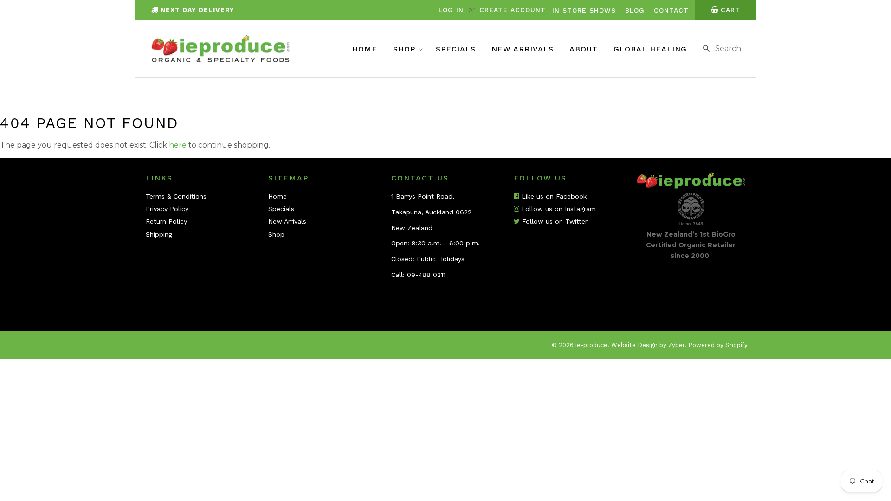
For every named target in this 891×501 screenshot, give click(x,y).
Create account (512, 9)
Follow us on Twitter (554, 221)
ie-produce (591, 344)
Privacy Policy (167, 208)
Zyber (676, 344)
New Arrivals (522, 49)
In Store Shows (584, 10)
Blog (635, 10)
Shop (405, 49)
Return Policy (166, 221)
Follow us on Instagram (557, 208)
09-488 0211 (426, 274)
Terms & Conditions (176, 196)
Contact (671, 10)
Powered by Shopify (718, 344)
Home (364, 49)
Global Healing (650, 49)
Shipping (159, 234)
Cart (730, 9)
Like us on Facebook (553, 196)
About (583, 49)
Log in (451, 9)
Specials (456, 49)
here (178, 145)
